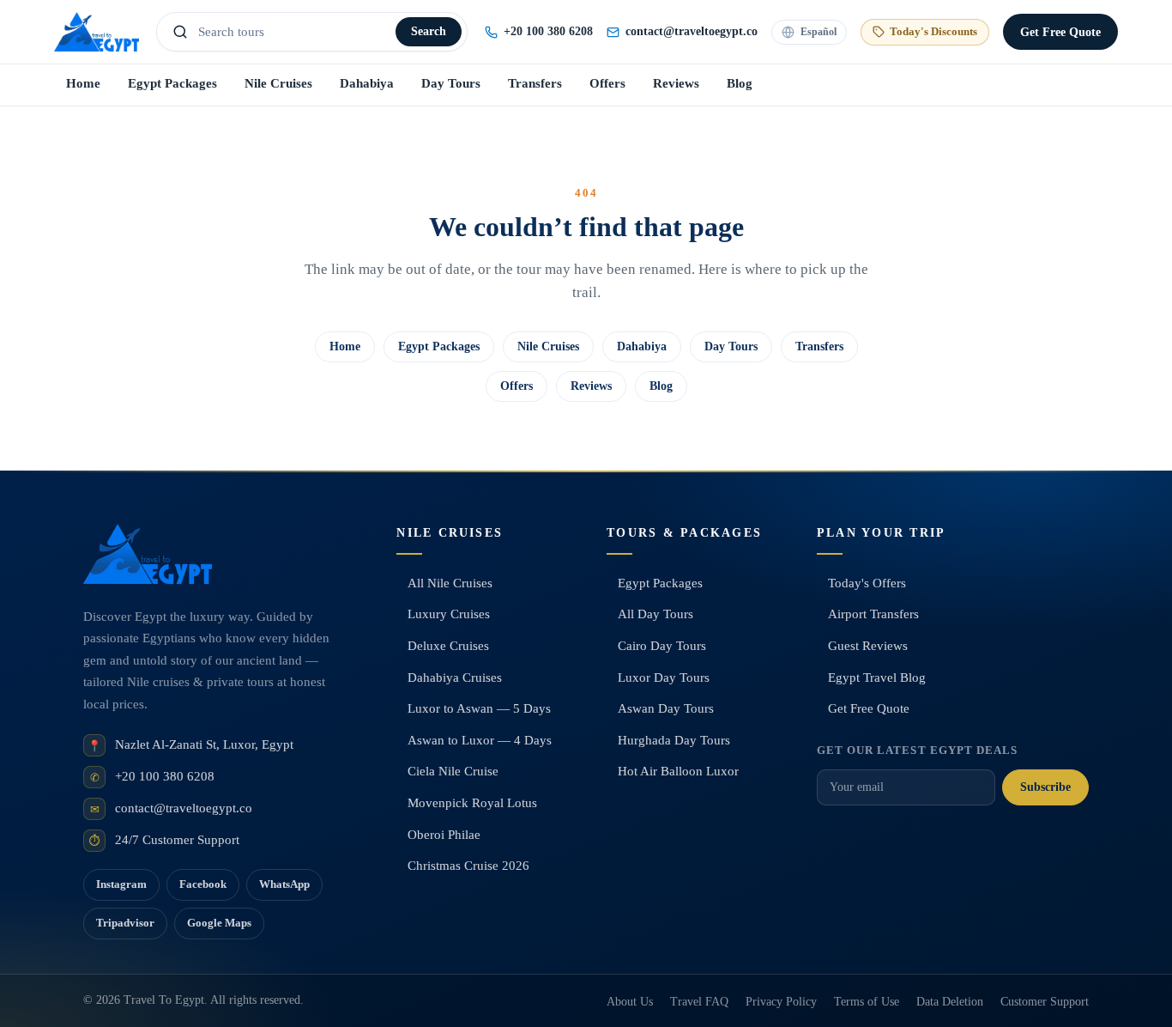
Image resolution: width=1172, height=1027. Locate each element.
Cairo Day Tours (662, 646)
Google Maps (219, 922)
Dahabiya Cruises (455, 677)
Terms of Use (866, 1001)
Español (818, 32)
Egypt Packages (172, 83)
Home (83, 83)
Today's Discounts (933, 32)
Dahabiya (367, 83)
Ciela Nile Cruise (453, 771)
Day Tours (450, 83)
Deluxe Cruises (448, 646)
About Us (630, 1001)
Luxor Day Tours (664, 677)
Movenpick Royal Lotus (472, 803)
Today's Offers (867, 583)
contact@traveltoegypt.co (183, 808)
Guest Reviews (868, 646)
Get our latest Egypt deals (917, 750)
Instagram (121, 884)
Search (428, 31)
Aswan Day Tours (666, 708)
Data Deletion (949, 1001)
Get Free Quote (868, 708)
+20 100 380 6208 (548, 31)
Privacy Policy (781, 1001)
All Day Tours (655, 614)
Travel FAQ (699, 1001)
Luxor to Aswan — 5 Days (479, 708)
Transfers (535, 83)
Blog (739, 83)
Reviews (676, 83)
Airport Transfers (873, 614)
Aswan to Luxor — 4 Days (480, 740)
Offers (607, 83)
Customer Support (1044, 1001)
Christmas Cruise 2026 (468, 865)
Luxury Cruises (449, 614)
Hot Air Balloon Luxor (678, 771)
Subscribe (1045, 787)
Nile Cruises (278, 83)
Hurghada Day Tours (674, 740)
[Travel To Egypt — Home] (96, 32)
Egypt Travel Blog (877, 677)
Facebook (203, 884)
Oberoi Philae (444, 835)
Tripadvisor (125, 922)
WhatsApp (284, 884)
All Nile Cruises (450, 583)
